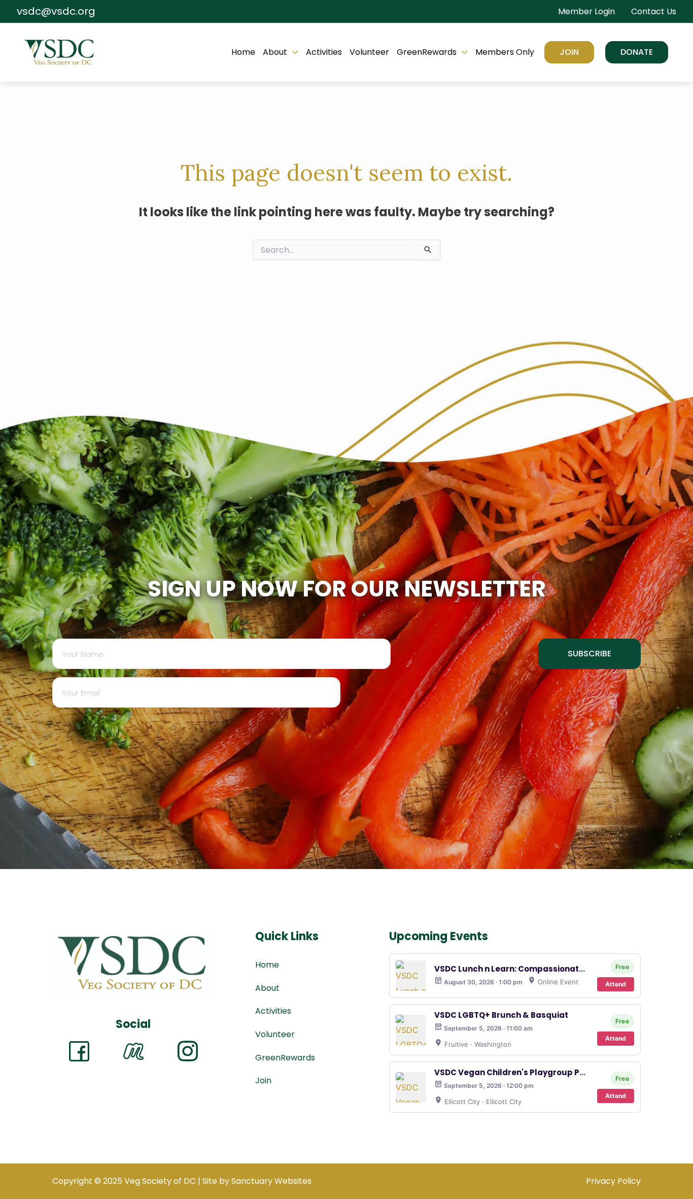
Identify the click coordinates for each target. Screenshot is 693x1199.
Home (243, 52)
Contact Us (653, 11)
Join (569, 52)
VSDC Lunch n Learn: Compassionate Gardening (532, 968)
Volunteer (369, 52)
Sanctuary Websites (271, 1181)
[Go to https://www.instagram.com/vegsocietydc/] (188, 1051)
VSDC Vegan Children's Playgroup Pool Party (525, 1072)
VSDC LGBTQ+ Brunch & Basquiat (501, 1015)
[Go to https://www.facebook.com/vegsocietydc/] (79, 1051)
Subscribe (589, 653)
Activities (324, 52)
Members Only (504, 52)
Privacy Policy (613, 1181)
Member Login (586, 11)
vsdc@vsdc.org (56, 11)
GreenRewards (427, 52)
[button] (636, 52)
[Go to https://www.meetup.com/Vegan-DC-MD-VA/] (133, 1051)
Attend (615, 984)
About (275, 52)
